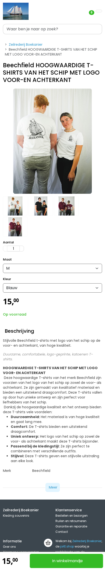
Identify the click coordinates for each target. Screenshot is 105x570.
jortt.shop (67, 546)
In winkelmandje (67, 561)
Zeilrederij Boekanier (25, 44)
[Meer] (22, 248)
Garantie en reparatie (71, 526)
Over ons (9, 547)
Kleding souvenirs (16, 515)
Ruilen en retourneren (70, 521)
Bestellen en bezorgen (71, 515)
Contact (61, 532)
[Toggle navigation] (99, 11)
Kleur (7, 279)
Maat (7, 259)
